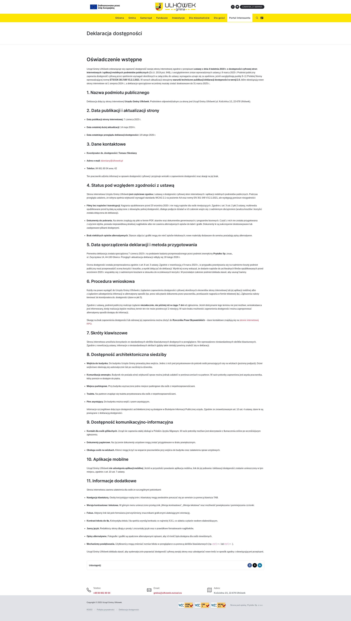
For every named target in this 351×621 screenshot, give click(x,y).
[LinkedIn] (260, 565)
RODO (89, 610)
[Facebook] (249, 565)
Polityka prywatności (105, 610)
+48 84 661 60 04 (101, 593)
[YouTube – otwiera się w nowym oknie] (237, 7)
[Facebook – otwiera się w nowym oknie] (233, 7)
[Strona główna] (175, 7)
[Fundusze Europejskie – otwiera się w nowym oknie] (105, 6)
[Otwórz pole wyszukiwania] (257, 17)
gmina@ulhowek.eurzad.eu (168, 593)
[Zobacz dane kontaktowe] (262, 17)
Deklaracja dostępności (129, 610)
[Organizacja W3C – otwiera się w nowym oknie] (202, 605)
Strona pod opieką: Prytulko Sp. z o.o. (246, 605)
